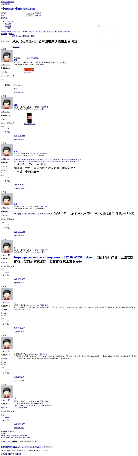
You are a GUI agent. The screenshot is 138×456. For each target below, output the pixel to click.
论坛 (8, 24)
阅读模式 (63, 62)
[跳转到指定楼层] (32, 58)
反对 (23, 136)
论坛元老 (4, 72)
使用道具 (17, 92)
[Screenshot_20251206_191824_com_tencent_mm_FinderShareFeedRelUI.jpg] (29, 118)
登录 (20, 437)
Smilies (24, 435)
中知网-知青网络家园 (8, 32)
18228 (7, 81)
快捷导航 (4, 18)
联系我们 (8, 28)
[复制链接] (16, 47)
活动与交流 (33, 32)
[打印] (14, 36)
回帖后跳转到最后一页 (28, 441)
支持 (19, 136)
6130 (5, 65)
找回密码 (38, 13)
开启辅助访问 (6, 4)
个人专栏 (8, 26)
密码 (2, 15)
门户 (10, 21)
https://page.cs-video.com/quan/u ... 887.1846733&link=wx (54, 257)
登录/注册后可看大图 (29, 72)
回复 (15, 88)
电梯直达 (17, 58)
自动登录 (31, 13)
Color (4, 435)
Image (8, 435)
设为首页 (4, 2)
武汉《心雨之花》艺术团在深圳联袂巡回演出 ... (55, 32)
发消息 (7, 85)
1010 (2, 65)
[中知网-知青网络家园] (18, 8)
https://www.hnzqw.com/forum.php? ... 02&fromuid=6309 (33, 405)
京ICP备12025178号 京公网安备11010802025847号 (34, 447)
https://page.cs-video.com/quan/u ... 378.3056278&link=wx (33, 214)
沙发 (15, 105)
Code (20, 435)
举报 (22, 92)
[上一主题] (22, 36)
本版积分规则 (6, 441)
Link (12, 435)
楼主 (15, 60)
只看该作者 (39, 62)
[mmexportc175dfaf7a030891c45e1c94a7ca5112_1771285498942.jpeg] (29, 69)
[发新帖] (11, 34)
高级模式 (4, 433)
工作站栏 (24, 32)
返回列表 (4, 34)
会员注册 (38, 15)
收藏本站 (10, 2)
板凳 (15, 151)
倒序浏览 (56, 62)
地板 (15, 204)
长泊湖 (3, 49)
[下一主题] (30, 36)
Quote (16, 435)
